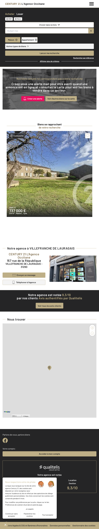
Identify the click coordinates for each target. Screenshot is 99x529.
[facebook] (5, 440)
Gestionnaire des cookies (83, 525)
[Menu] (91, 3)
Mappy (26, 416)
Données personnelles (60, 525)
